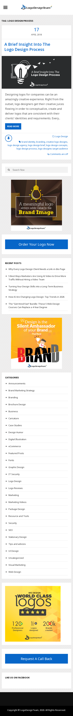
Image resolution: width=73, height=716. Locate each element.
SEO (10, 530)
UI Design (13, 550)
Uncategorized (16, 557)
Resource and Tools (18, 516)
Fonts (11, 460)
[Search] (9, 170)
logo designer (45, 148)
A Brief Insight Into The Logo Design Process (27, 46)
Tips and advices (17, 543)
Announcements (16, 383)
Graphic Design (16, 467)
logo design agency (17, 145)
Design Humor (15, 432)
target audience (60, 148)
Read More (13, 126)
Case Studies (15, 425)
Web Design (14, 571)
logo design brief (36, 145)
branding (40, 141)
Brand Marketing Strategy (21, 390)
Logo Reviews (15, 488)
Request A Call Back (36, 658)
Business (13, 411)
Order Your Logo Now (36, 244)
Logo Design (61, 136)
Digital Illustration (17, 439)
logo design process (26, 148)
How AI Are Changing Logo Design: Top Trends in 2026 (36, 296)
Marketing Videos (17, 502)
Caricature (13, 418)
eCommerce (14, 446)
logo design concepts (56, 145)
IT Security (14, 474)
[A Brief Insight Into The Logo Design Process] (36, 72)
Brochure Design (17, 404)
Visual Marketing (16, 564)
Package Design (16, 509)
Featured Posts (16, 453)
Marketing (13, 495)
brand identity (28, 141)
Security (12, 523)
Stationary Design (17, 536)
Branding (13, 397)
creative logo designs (56, 141)
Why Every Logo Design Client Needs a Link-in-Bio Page (36, 269)
